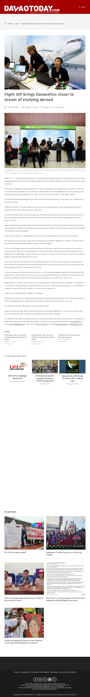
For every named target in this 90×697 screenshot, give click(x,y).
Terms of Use (53, 695)
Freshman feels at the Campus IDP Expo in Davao (69, 336)
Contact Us (73, 695)
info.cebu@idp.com (61, 324)
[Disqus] (45, 415)
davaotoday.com (76, 324)
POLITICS (16, 672)
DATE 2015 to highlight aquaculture (17, 377)
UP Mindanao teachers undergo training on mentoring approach (44, 378)
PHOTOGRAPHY (71, 672)
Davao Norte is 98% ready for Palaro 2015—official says (72, 378)
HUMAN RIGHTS (26, 672)
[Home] (5, 24)
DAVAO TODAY (13, 107)
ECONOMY (35, 672)
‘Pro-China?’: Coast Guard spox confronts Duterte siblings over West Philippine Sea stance (65, 599)
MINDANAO (54, 672)
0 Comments (59, 107)
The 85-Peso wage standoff (15, 552)
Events (46, 107)
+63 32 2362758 (42, 324)
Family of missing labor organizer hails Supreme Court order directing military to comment (23, 641)
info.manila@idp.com (17, 324)
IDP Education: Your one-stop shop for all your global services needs (43, 337)
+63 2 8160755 (75, 321)
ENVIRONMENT (44, 672)
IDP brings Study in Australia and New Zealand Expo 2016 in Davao (15, 337)
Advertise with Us (63, 695)
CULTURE (62, 672)
